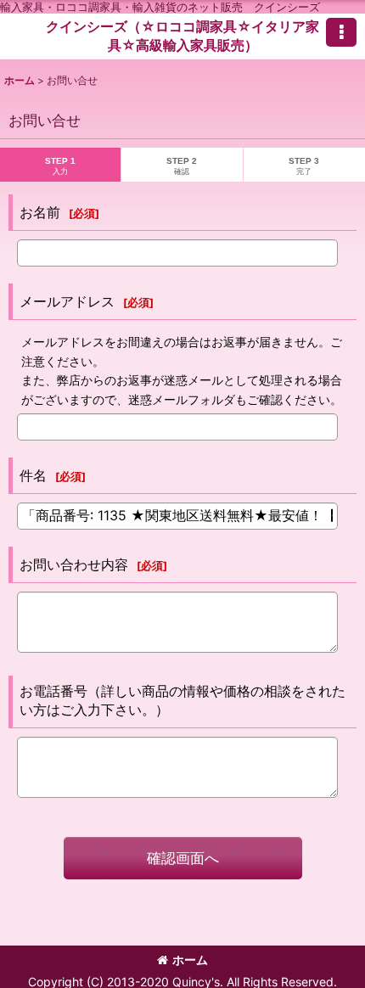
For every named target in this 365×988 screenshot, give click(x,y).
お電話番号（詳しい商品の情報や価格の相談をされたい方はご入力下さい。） (182, 700)
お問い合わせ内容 (74, 564)
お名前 (40, 212)
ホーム (190, 959)
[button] (341, 32)
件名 (33, 475)
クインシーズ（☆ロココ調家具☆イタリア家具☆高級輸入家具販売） (182, 35)
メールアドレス (67, 301)
